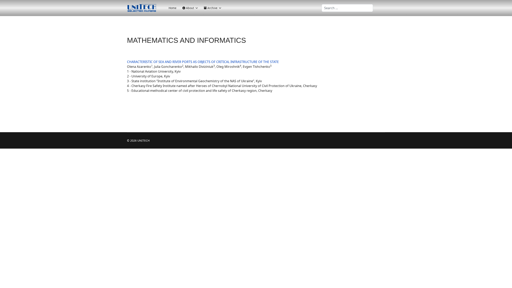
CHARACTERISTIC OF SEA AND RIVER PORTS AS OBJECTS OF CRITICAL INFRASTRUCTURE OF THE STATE (203, 62)
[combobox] (347, 8)
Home (172, 8)
